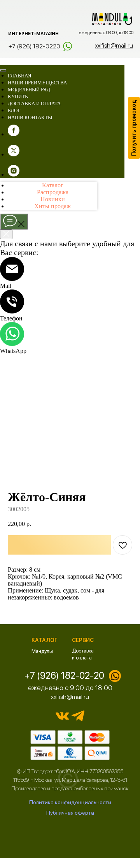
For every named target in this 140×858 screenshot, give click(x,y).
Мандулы (42, 651)
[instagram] (13, 174)
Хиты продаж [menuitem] (52, 206)
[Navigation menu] (4, 60)
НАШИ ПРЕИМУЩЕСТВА (37, 83)
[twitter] (13, 154)
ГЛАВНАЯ (20, 76)
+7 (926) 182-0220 (34, 46)
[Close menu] (3, 70)
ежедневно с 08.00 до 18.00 (106, 32)
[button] (134, 128)
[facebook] (13, 134)
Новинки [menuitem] (52, 199)
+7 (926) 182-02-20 (64, 675)
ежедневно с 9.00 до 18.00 (70, 687)
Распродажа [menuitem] (52, 192)
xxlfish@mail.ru (70, 696)
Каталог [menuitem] (52, 185)
